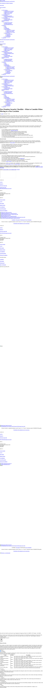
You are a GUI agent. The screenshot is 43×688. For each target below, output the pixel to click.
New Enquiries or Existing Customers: (6, 3)
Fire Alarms (2, 203)
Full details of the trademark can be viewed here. (21, 223)
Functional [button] (2, 668)
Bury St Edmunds (28, 219)
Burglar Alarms (2, 249)
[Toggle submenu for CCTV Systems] (7, 10)
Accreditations (2, 251)
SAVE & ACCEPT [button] (3, 687)
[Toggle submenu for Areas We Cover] (10, 33)
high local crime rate (14, 130)
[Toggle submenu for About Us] (5, 94)
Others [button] (1, 684)
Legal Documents (3, 208)
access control (12, 142)
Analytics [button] (1, 676)
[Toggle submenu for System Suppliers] (10, 29)
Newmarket (18, 219)
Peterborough (22, 219)
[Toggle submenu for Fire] (3, 58)
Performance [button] (2, 672)
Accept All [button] (7, 637)
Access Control (5, 169)
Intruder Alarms (14, 169)
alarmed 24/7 (22, 158)
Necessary (3, 651)
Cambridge (13, 219)
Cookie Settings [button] (2, 637)
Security (18, 169)
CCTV (10, 169)
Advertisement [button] (2, 680)
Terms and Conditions (3, 210)
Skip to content (2, 0)
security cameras (9, 161)
